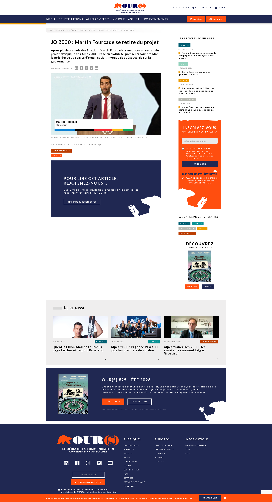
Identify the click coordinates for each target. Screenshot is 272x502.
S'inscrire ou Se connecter (82, 202)
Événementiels (132, 470)
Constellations (71, 19)
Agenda (134, 19)
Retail (127, 457)
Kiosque (119, 19)
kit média (197, 19)
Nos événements (155, 19)
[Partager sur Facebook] (81, 68)
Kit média (160, 453)
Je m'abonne (139, 401)
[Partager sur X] (86, 68)
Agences (128, 453)
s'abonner (218, 19)
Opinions (129, 486)
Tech (126, 474)
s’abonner (208, 287)
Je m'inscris (200, 164)
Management (131, 461)
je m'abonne (210, 498)
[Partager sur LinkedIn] (76, 68)
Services (128, 478)
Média (50, 19)
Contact (159, 461)
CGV (187, 453)
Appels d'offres (97, 19)
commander (192, 287)
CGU (187, 449)
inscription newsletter (88, 482)
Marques (129, 449)
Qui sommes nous (164, 449)
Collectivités (131, 445)
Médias (127, 465)
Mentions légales (195, 445)
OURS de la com (163, 445)
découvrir (113, 401)
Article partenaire (134, 482)
